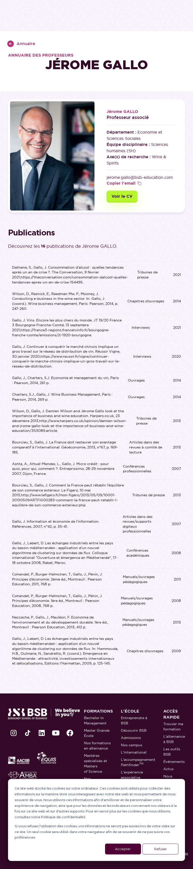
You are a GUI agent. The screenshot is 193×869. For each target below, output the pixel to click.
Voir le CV (122, 196)
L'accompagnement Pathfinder (138, 762)
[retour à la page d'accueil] (44, 713)
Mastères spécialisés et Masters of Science (95, 763)
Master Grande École (97, 733)
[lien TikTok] (27, 732)
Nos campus (131, 745)
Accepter (123, 849)
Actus (168, 769)
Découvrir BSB (134, 730)
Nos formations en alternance (97, 746)
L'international (134, 752)
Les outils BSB (171, 752)
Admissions (131, 737)
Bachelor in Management (95, 720)
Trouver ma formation (173, 726)
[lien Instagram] (13, 732)
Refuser (160, 849)
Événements (174, 761)
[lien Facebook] (69, 732)
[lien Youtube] (55, 732)
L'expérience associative (132, 775)
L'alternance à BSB (174, 739)
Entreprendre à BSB (134, 720)
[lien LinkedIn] (41, 732)
